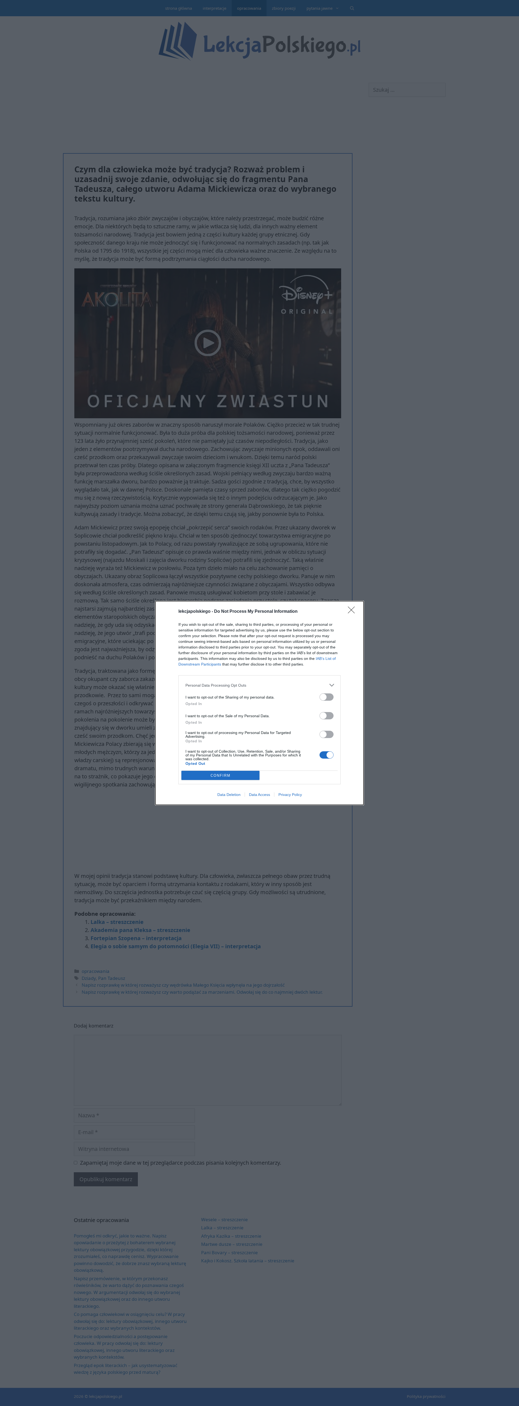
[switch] (327, 697)
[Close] (353, 612)
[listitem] (259, 685)
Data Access (259, 794)
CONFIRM (221, 775)
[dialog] (259, 703)
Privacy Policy (290, 794)
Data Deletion (229, 794)
